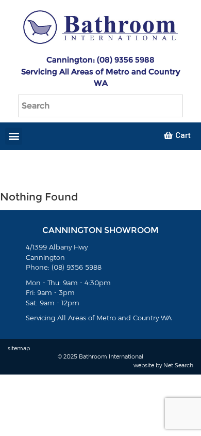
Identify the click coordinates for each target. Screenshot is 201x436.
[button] (13, 136)
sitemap (19, 348)
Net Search (178, 365)
